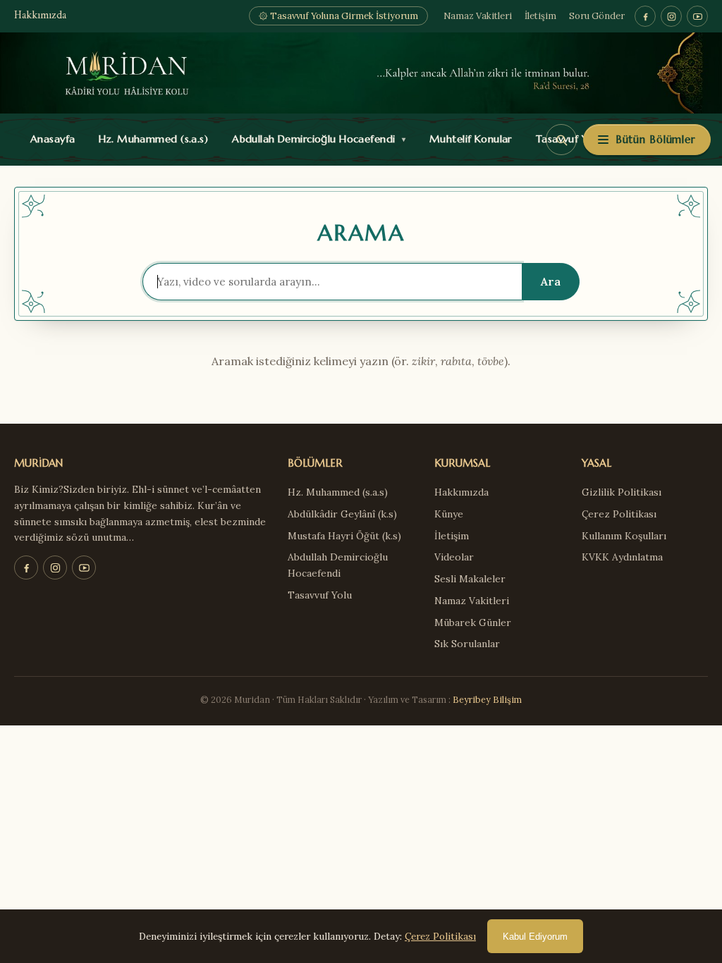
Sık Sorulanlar (467, 643)
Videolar (454, 557)
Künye (448, 514)
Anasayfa (49, 139)
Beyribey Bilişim (487, 699)
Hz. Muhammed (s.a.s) (150, 139)
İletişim (540, 16)
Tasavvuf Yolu (320, 595)
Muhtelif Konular (467, 139)
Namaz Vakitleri (477, 16)
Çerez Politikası (619, 514)
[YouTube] (697, 16)
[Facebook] (645, 16)
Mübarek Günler (472, 622)
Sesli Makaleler (470, 578)
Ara (551, 281)
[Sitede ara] (561, 139)
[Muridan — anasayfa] (361, 73)
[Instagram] (671, 16)
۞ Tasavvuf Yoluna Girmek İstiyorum (338, 16)
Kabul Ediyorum (535, 936)
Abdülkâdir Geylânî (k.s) (342, 514)
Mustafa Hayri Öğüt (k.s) (344, 535)
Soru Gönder (597, 16)
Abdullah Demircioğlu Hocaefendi (315, 139)
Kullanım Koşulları (624, 535)
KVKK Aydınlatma (622, 557)
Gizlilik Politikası (621, 492)
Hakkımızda (40, 15)
